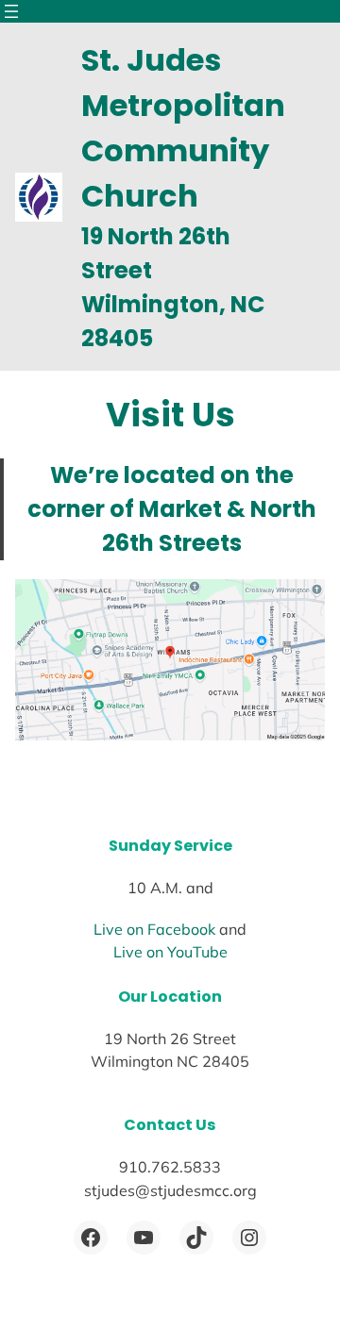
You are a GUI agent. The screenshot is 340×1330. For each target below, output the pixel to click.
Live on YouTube (170, 951)
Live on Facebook (154, 929)
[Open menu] (11, 11)
